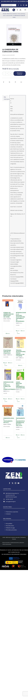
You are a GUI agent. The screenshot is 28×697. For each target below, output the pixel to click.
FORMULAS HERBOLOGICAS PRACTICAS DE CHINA (8, 315)
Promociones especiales (12, 511)
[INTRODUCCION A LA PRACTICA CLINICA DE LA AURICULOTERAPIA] (7, 374)
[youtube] (26, 5)
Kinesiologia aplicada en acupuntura (7, 351)
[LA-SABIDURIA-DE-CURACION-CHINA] (14, 35)
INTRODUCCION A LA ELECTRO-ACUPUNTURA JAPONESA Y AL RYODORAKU (21, 317)
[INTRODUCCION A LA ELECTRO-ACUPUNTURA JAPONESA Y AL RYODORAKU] (20, 304)
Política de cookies (6, 542)
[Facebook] (3, 82)
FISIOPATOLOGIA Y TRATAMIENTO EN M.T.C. (8, 420)
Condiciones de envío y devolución (17, 542)
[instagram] (23, 5)
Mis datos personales (11, 530)
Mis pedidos (9, 523)
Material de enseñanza (12, 13)
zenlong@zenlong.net (11, 501)
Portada (4, 13)
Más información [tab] (6, 98)
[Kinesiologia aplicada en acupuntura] (7, 342)
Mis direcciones (10, 525)
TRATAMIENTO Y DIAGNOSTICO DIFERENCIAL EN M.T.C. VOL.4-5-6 (20, 422)
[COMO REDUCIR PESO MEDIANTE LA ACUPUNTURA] (20, 374)
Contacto (8, 514)
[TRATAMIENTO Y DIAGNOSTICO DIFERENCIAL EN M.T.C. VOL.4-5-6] (20, 410)
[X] (9, 82)
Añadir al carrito (20, 73)
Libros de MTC (9, 15)
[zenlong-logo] (5, 8)
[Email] (21, 82)
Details (8, 333)
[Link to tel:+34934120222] (13, 10)
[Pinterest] (15, 82)
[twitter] (21, 5)
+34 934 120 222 (9, 499)
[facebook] (18, 5)
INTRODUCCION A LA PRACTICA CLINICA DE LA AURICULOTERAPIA (9, 385)
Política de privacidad (6, 544)
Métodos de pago (10, 527)
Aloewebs (14, 539)
